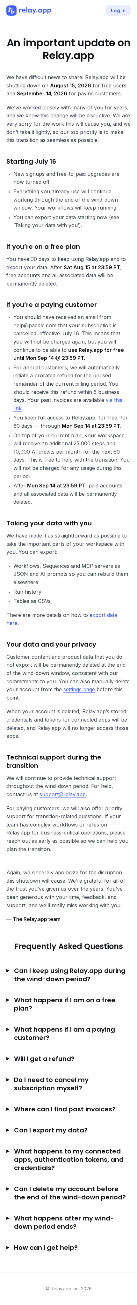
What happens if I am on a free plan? (64, 1004)
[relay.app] (28, 10)
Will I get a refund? (44, 1059)
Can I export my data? (51, 1130)
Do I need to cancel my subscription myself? (51, 1084)
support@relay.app (63, 794)
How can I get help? (46, 1247)
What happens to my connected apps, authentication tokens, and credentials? (69, 1159)
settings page (79, 689)
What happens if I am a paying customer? (64, 1033)
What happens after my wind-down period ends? (64, 1222)
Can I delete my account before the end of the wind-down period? (70, 1193)
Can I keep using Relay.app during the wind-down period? (70, 975)
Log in (118, 10)
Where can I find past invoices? (65, 1109)
